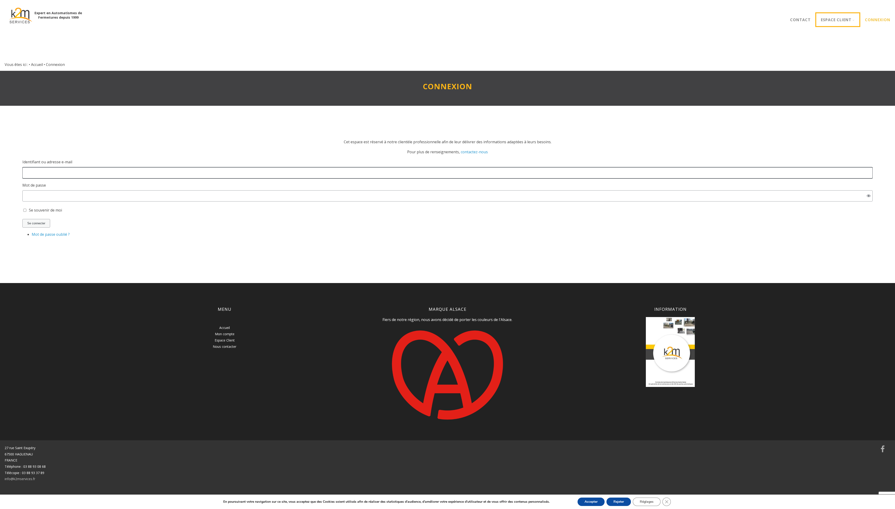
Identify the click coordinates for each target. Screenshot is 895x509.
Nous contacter (224, 346)
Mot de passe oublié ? (51, 234)
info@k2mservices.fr (20, 479)
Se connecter (36, 223)
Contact (800, 19)
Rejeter (618, 501)
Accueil (224, 327)
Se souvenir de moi (45, 210)
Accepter (591, 501)
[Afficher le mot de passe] (869, 196)
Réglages (647, 501)
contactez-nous (474, 151)
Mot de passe (34, 185)
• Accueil (36, 64)
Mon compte (224, 334)
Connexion (877, 19)
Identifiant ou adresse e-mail (47, 161)
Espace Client (836, 19)
